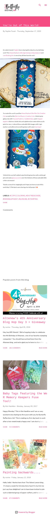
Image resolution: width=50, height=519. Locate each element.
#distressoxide (33, 196)
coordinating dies (8, 55)
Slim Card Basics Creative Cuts (24, 116)
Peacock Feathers (18, 119)
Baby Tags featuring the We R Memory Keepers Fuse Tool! (25, 397)
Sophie (16, 50)
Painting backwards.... (21, 472)
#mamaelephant (10, 199)
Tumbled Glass (29, 119)
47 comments (14, 498)
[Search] (39, 4)
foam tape (38, 127)
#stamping (33, 199)
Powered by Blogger (26, 512)
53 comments (14, 427)
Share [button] (5, 203)
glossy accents (16, 178)
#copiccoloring (17, 196)
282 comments (15, 348)
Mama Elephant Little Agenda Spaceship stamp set (25, 53)
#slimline (23, 199)
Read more (43, 348)
